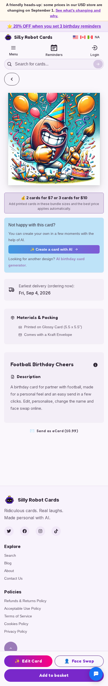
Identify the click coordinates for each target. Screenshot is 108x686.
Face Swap (79, 661)
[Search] (98, 64)
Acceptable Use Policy (22, 608)
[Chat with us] (96, 674)
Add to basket (53, 675)
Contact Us (13, 578)
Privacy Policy (15, 631)
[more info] (95, 364)
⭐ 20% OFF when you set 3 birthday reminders (54, 26)
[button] (54, 139)
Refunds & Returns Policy (25, 601)
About (9, 571)
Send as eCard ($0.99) (54, 430)
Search (10, 555)
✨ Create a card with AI (51, 249)
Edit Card (28, 661)
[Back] (11, 79)
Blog (8, 563)
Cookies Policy (16, 624)
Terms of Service (18, 616)
